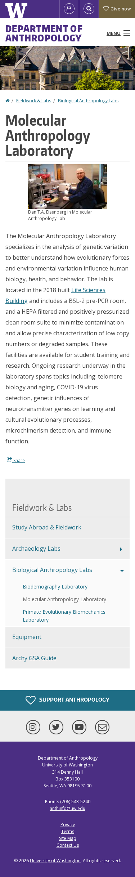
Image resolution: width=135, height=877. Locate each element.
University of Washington (55, 861)
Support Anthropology (73, 700)
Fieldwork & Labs (33, 101)
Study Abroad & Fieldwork (46, 527)
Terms (67, 831)
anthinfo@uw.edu (67, 808)
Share (18, 460)
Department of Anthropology (44, 33)
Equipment (26, 637)
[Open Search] (89, 9)
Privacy (67, 825)
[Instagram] (34, 727)
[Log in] (69, 9)
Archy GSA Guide (34, 658)
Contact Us (68, 845)
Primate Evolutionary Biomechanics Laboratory (64, 615)
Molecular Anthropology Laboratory (64, 599)
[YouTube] (80, 727)
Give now (121, 9)
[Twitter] (57, 727)
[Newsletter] (102, 727)
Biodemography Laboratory (55, 586)
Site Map (67, 838)
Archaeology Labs (36, 548)
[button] (67, 186)
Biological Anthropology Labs (88, 101)
